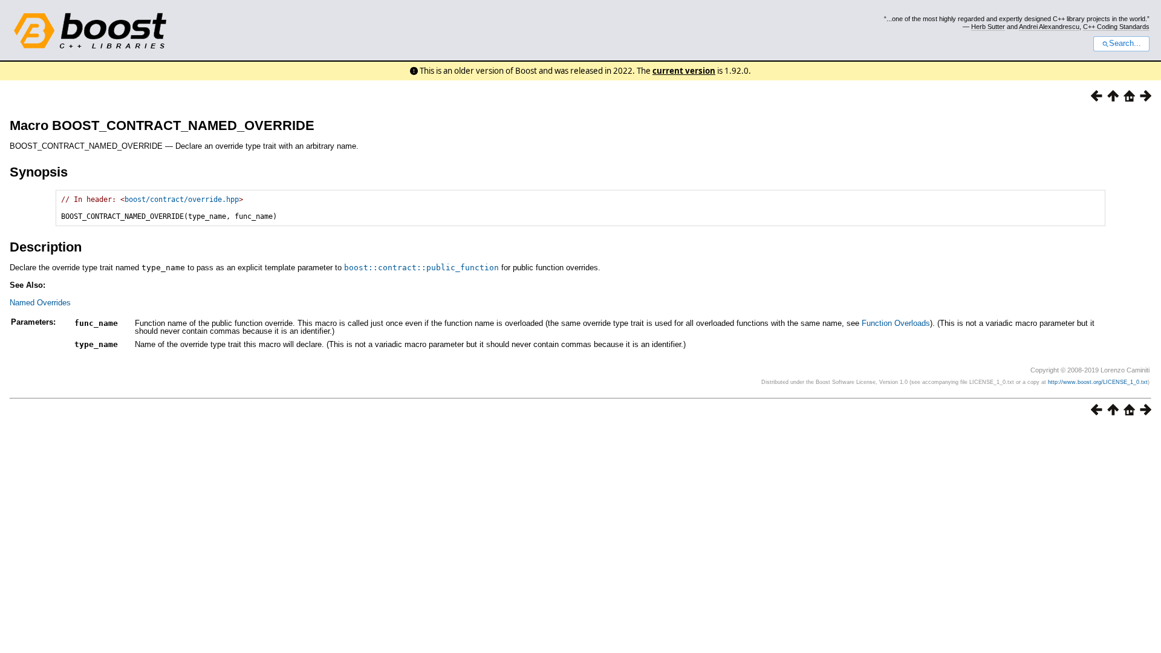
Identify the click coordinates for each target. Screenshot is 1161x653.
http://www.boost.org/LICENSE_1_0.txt (1098, 382)
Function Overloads (896, 323)
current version (683, 70)
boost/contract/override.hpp (182, 199)
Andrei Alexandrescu (1049, 26)
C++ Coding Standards (1116, 26)
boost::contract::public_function (421, 267)
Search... (1125, 43)
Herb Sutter (988, 26)
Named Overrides (40, 302)
